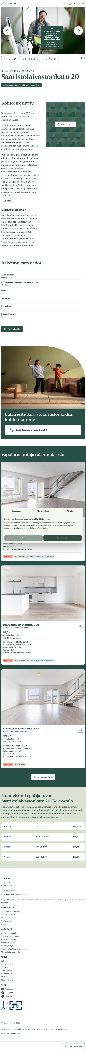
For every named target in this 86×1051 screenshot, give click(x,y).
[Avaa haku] (78, 3)
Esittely (4, 961)
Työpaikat (5, 967)
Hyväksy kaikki (62, 538)
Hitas (3, 924)
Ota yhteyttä (42, 1029)
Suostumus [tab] (16, 511)
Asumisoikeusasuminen (10, 912)
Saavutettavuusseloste (58, 1029)
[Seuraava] (78, 30)
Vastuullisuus (6, 971)
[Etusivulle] (8, 3)
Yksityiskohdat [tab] (43, 511)
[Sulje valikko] (83, 3)
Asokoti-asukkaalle (9, 933)
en (74, 4)
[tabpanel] (43, 30)
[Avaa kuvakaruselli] (43, 30)
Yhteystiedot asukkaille (10, 952)
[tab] (10, 59)
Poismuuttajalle (7, 943)
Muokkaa (22, 538)
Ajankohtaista (7, 964)
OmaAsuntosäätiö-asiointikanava (14, 949)
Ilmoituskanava (29, 1029)
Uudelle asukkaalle (8, 939)
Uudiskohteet (6, 921)
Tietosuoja (5, 1029)
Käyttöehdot (16, 1029)
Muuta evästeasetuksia (10, 1034)
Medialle (4, 977)
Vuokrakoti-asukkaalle (10, 936)
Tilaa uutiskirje (7, 980)
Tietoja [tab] (70, 511)
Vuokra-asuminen (8, 915)
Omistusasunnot (8, 918)
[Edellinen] (7, 30)
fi (70, 4)
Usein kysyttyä (7, 946)
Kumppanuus (6, 974)
